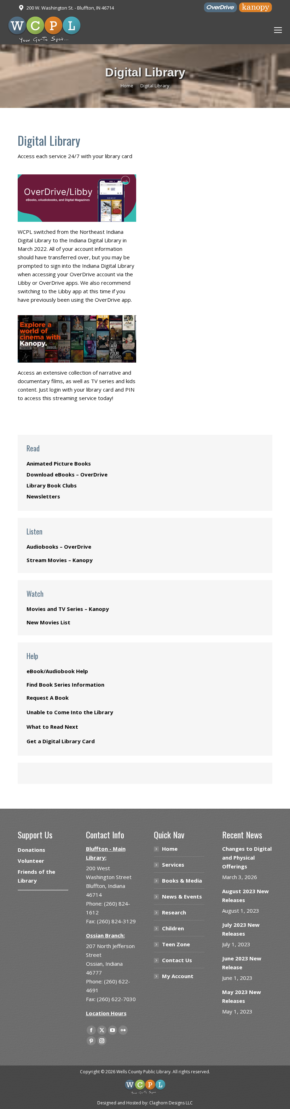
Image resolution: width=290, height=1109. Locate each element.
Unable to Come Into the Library (70, 712)
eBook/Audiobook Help (57, 671)
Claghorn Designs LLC (171, 1103)
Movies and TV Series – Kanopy (68, 608)
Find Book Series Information (65, 684)
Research (174, 912)
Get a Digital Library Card (61, 741)
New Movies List (48, 622)
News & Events (182, 896)
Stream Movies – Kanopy (60, 560)
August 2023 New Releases (245, 895)
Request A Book (48, 697)
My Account (177, 976)
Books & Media (182, 880)
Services (173, 864)
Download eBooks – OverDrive (67, 474)
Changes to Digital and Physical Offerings (247, 857)
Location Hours (106, 1013)
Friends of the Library (36, 876)
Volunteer (31, 860)
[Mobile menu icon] (278, 30)
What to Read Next (52, 726)
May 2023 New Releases (241, 996)
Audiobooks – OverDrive (59, 546)
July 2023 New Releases (241, 929)
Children (173, 928)
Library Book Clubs (52, 485)
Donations (31, 849)
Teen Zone (176, 944)
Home (170, 848)
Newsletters (43, 496)
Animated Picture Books (59, 463)
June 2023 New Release (241, 963)
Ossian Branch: (105, 935)
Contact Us (177, 960)
